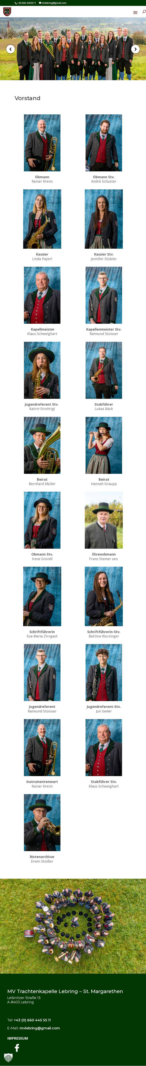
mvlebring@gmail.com (40, 1028)
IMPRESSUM (17, 1038)
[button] (8, 1057)
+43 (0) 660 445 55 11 (32, 1020)
